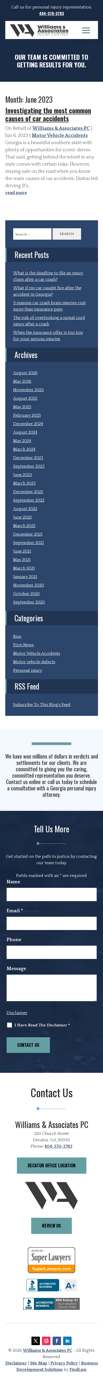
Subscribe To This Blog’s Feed (42, 704)
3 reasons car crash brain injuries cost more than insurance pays (49, 306)
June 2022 (22, 517)
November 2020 (28, 585)
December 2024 (28, 423)
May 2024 (22, 440)
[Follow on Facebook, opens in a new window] (57, 1341)
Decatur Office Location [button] (52, 1165)
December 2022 (28, 491)
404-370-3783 (51, 13)
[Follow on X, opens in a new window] (35, 1341)
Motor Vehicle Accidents (60, 135)
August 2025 (25, 398)
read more (16, 192)
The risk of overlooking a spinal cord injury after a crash (49, 320)
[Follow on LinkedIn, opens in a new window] (67, 1341)
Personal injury (27, 670)
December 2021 (28, 534)
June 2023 (22, 474)
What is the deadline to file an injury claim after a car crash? (48, 276)
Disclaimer (17, 1012)
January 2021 (25, 576)
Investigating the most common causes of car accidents (48, 114)
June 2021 (22, 551)
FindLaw (78, 1369)
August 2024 (25, 432)
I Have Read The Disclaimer (42, 1025)
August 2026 (25, 373)
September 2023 (29, 466)
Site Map (38, 1363)
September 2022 (28, 500)
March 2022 (24, 525)
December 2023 (28, 457)
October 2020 (26, 593)
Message (16, 968)
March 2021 (24, 568)
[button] (86, 30)
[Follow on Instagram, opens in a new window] (46, 1341)
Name (13, 882)
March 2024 (24, 449)
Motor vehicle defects (34, 662)
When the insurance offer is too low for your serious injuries (48, 335)
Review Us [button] (51, 1226)
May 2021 (22, 559)
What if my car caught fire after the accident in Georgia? (47, 291)
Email (15, 911)
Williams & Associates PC (61, 128)
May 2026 (22, 381)
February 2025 (27, 415)
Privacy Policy (64, 1363)
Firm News (23, 645)
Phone (14, 939)
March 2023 (24, 483)
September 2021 (28, 542)
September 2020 (29, 602)
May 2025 (22, 406)
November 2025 (28, 390)
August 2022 (25, 508)
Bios (17, 636)
